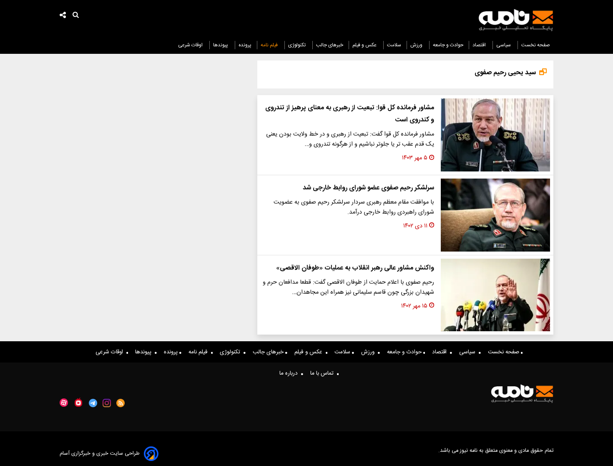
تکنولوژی (297, 45)
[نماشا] (78, 402)
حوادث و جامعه (448, 45)
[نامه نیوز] (515, 20)
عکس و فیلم (365, 45)
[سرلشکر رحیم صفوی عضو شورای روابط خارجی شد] (495, 215)
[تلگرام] (93, 403)
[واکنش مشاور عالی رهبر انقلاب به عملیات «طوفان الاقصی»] (495, 295)
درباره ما (290, 373)
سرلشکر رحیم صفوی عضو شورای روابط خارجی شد (368, 188)
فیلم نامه (270, 45)
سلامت (394, 45)
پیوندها (221, 45)
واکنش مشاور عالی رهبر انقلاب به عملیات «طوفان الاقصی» (355, 268)
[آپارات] (64, 402)
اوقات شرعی (191, 45)
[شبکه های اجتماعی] (63, 16)
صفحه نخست (535, 45)
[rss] (120, 403)
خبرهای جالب (329, 45)
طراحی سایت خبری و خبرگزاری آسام (100, 453)
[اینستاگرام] (107, 403)
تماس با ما (323, 373)
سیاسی (504, 45)
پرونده (245, 45)
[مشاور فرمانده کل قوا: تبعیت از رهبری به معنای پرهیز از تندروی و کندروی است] (495, 134)
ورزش (417, 45)
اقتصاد (479, 45)
